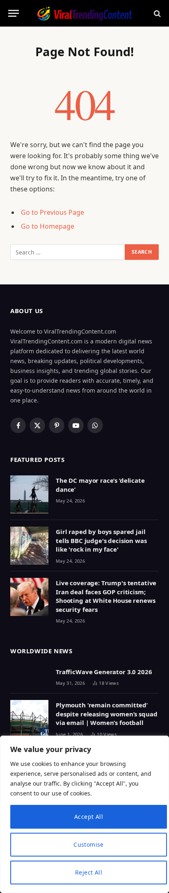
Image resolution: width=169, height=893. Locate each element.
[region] (84, 814)
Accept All (88, 816)
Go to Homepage (47, 226)
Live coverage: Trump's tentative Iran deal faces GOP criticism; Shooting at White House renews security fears (106, 596)
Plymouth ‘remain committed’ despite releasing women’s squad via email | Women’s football (106, 714)
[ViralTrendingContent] (84, 13)
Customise (88, 844)
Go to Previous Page (52, 212)
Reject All (88, 872)
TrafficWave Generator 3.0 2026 (104, 672)
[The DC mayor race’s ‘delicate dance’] (29, 494)
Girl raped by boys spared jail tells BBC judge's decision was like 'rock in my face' (101, 540)
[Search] (156, 13)
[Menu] (13, 13)
